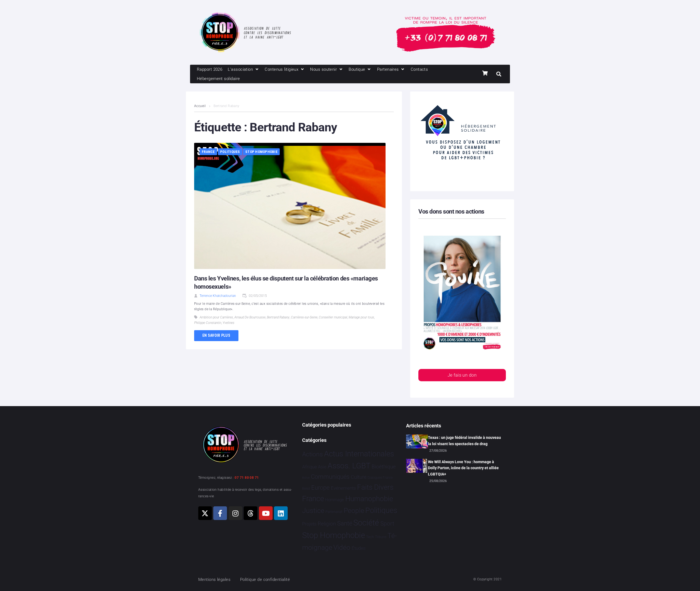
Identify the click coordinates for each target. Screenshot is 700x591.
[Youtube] (266, 513)
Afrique (309, 466)
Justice (313, 511)
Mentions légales (214, 579)
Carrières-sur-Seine (304, 317)
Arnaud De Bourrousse (250, 317)
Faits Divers (375, 487)
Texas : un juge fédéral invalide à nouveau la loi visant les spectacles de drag (464, 440)
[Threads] (250, 513)
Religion (327, 524)
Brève (306, 478)
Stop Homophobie (261, 152)
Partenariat (333, 512)
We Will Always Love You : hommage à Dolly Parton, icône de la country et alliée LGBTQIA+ (463, 468)
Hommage (334, 499)
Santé (344, 523)
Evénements (343, 488)
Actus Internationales (359, 453)
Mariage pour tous (361, 317)
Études (359, 548)
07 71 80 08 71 (247, 478)
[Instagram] (235, 513)
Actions (312, 454)
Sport (387, 523)
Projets (309, 524)
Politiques (230, 152)
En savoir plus (216, 335)
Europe (320, 487)
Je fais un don (462, 375)
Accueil (200, 106)
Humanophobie (369, 499)
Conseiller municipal (333, 317)
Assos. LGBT (349, 465)
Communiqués (330, 476)
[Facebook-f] (220, 513)
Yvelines (228, 323)
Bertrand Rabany (278, 317)
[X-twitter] (205, 513)
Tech (370, 537)
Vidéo (341, 547)
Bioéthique (384, 467)
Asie (322, 466)
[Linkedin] (281, 513)
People (354, 511)
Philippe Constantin (207, 323)
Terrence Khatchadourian (218, 296)
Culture (358, 477)
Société (366, 522)
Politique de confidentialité (265, 579)
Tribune (380, 537)
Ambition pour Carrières (216, 317)
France (208, 152)
